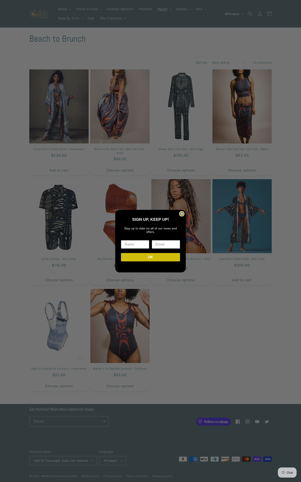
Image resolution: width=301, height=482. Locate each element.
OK (150, 257)
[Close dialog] (182, 214)
